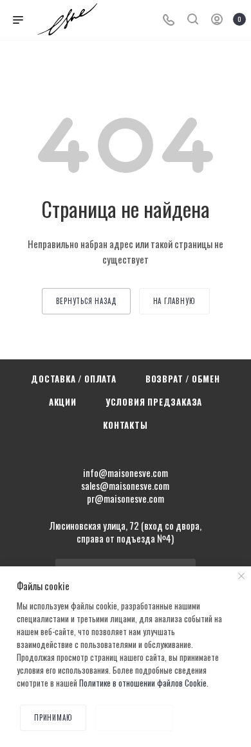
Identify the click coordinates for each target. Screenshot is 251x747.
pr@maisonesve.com (125, 498)
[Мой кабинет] (217, 20)
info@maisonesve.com (125, 472)
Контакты (125, 425)
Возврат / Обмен (182, 378)
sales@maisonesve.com (125, 485)
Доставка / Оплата (73, 378)
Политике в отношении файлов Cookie (143, 682)
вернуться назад (86, 301)
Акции (63, 401)
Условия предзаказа (154, 401)
